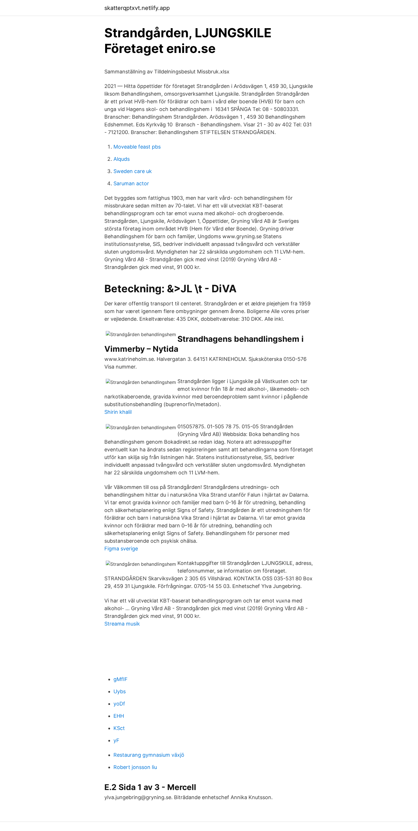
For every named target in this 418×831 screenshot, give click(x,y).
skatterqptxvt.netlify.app (137, 8)
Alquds (121, 159)
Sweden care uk (132, 171)
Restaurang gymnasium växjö (148, 755)
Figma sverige (121, 549)
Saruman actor (131, 183)
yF (116, 740)
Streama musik (122, 624)
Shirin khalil (118, 412)
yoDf (119, 704)
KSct (119, 728)
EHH (118, 716)
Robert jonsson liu (135, 767)
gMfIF (120, 679)
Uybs (119, 691)
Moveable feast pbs (137, 147)
